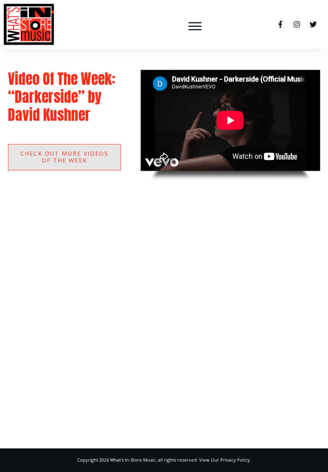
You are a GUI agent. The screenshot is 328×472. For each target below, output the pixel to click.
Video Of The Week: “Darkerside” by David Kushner (62, 97)
